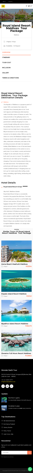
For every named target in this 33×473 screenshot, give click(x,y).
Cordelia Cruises (14, 406)
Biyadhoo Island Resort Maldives (14, 324)
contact (10, 1)
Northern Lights (14, 398)
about (4, 1)
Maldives (6, 102)
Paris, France (7, 431)
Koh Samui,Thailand (9, 424)
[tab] (16, 53)
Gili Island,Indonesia (9, 421)
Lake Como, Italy (8, 434)
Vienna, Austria (8, 427)
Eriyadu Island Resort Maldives (13, 294)
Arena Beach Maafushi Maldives (14, 264)
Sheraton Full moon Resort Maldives (16, 353)
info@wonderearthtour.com (8, 381)
